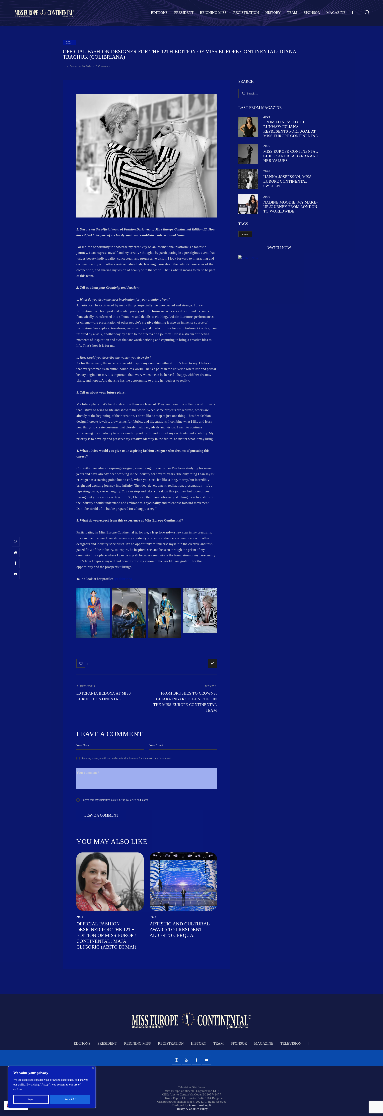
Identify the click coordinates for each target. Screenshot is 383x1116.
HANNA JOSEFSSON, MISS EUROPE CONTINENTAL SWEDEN (287, 181)
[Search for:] (279, 93)
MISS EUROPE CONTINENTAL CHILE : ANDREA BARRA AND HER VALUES (290, 156)
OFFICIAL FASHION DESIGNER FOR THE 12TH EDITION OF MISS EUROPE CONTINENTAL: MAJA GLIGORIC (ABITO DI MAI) (106, 935)
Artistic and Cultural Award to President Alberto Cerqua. (180, 929)
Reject (31, 1099)
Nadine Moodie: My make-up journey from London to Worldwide (290, 207)
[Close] (93, 1068)
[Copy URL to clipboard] (212, 663)
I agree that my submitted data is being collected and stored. (115, 799)
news (245, 234)
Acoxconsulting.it (200, 1105)
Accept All (70, 1099)
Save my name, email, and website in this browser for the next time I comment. (126, 758)
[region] (52, 1087)
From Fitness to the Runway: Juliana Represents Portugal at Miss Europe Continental (290, 129)
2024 (69, 42)
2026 (266, 116)
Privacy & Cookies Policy (192, 1108)
